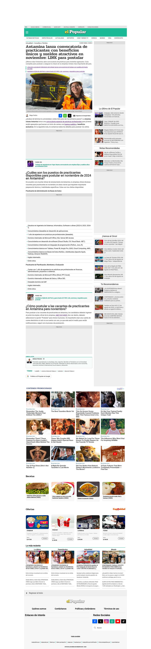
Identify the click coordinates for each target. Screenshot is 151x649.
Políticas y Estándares (85, 608)
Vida (109, 38)
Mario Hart (57, 27)
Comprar (45, 538)
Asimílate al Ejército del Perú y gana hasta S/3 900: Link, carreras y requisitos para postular (56, 71)
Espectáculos (47, 38)
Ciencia (94, 38)
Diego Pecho (33, 115)
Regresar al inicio (36, 593)
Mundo (102, 38)
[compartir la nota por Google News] (81, 116)
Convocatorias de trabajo (48, 371)
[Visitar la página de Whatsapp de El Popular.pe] (112, 621)
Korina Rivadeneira (93, 27)
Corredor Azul (47, 27)
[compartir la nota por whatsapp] (65, 116)
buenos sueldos (70, 124)
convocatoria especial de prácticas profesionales (64, 122)
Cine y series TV (82, 38)
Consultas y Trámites (41, 43)
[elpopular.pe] (76, 34)
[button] (27, 32)
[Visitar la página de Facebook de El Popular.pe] (94, 621)
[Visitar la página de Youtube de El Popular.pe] (117, 621)
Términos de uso (111, 608)
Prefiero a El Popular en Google (40, 376)
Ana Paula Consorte (69, 27)
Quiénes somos (39, 608)
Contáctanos (60, 608)
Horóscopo (81, 27)
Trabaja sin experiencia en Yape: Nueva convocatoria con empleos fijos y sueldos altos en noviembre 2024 (62, 165)
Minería (37, 371)
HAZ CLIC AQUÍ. (62, 315)
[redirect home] (75, 601)
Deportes (70, 38)
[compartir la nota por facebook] (60, 116)
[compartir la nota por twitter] (69, 116)
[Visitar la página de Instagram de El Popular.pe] (106, 621)
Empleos (60, 371)
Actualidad (59, 38)
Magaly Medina (35, 27)
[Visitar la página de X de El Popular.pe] (100, 621)
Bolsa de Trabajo (69, 371)
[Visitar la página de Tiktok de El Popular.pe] (123, 621)
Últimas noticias (32, 38)
